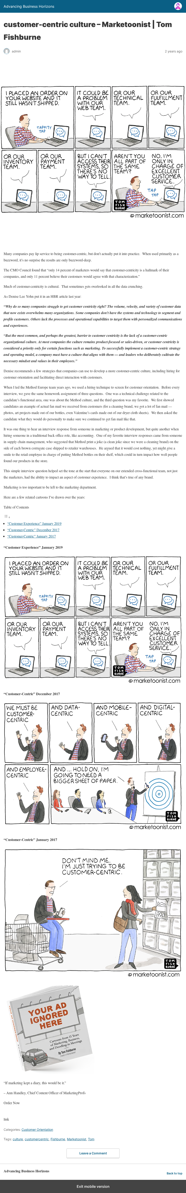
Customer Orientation (37, 1129)
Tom (91, 1139)
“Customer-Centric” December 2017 (33, 529)
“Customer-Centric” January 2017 (31, 536)
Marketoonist (76, 1139)
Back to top (174, 1173)
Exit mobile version (93, 1186)
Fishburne (58, 1139)
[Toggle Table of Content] (7, 517)
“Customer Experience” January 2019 (34, 523)
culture (18, 1139)
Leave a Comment (93, 1153)
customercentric (37, 1139)
